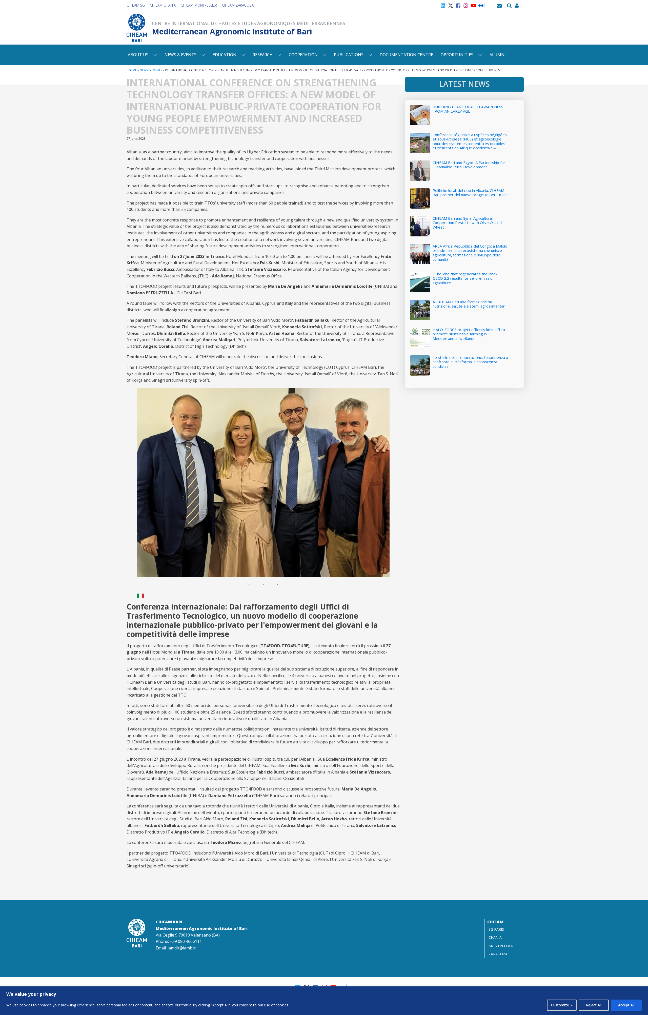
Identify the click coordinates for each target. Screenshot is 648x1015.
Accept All (626, 1005)
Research (263, 54)
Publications (348, 54)
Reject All (593, 1005)
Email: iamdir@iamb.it (176, 948)
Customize (560, 1005)
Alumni (498, 54)
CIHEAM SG (136, 5)
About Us (138, 54)
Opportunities (457, 54)
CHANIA (495, 937)
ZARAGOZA (498, 953)
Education (224, 54)
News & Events (180, 54)
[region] (324, 1000)
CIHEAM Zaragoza (238, 5)
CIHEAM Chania (163, 5)
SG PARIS (496, 929)
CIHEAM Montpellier (199, 5)
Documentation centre (406, 54)
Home (132, 70)
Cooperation (303, 54)
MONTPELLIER (501, 945)
